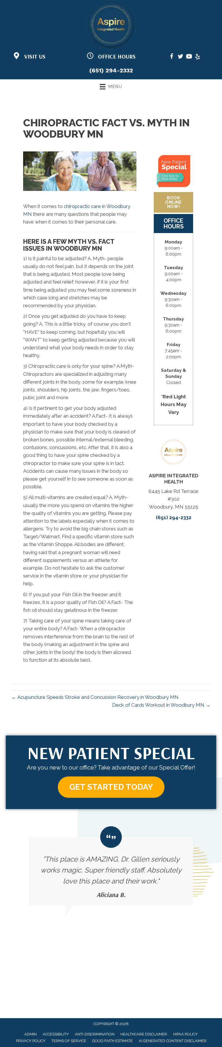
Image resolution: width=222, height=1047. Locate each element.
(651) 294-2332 (111, 70)
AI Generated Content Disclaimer (172, 1041)
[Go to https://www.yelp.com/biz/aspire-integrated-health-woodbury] (198, 57)
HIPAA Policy (185, 1034)
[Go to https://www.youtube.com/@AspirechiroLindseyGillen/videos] (189, 57)
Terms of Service (68, 1041)
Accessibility (56, 1034)
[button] (111, 787)
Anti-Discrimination (94, 1034)
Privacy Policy (30, 1041)
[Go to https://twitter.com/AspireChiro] (180, 57)
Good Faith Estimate (112, 1041)
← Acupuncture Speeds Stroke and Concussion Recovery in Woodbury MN (95, 697)
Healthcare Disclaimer (144, 1034)
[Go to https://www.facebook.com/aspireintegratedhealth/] (172, 57)
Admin (30, 1034)
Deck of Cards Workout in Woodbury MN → (161, 705)
